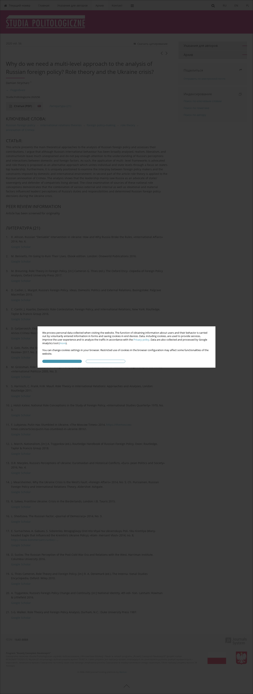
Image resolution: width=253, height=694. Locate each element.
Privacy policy (141, 339)
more (62, 343)
